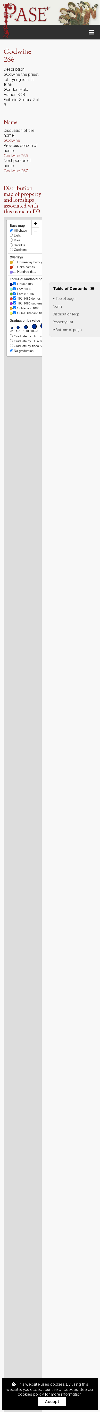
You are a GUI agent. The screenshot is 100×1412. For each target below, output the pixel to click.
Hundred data (26, 271)
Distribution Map (66, 314)
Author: (10, 94)
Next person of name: (17, 163)
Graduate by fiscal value (30, 345)
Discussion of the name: (19, 133)
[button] (35, 223)
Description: (14, 69)
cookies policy (31, 1394)
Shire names (25, 267)
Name (58, 306)
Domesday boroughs (31, 262)
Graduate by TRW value (30, 341)
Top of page (65, 298)
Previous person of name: (21, 148)
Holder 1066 (25, 284)
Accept (52, 1401)
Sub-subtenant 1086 (30, 313)
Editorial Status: (18, 99)
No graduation (23, 350)
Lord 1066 (23, 288)
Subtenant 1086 (27, 308)
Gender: (11, 89)
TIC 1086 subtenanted (32, 303)
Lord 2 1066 (25, 293)
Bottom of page (68, 330)
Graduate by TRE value (30, 336)
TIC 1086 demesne (30, 298)
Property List (63, 322)
